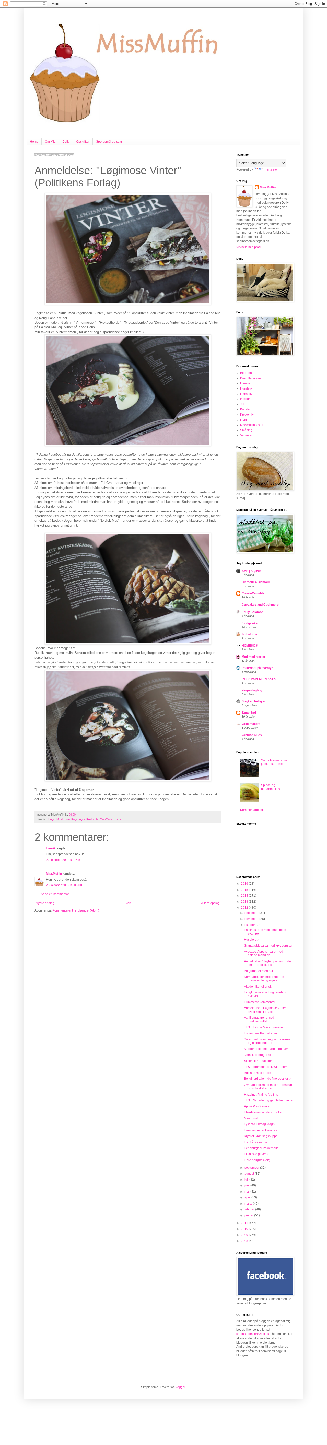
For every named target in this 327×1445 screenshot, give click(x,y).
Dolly (65, 141)
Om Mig (50, 141)
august (249, 1173)
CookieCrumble (253, 593)
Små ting (246, 430)
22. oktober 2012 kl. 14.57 (64, 860)
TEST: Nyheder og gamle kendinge (268, 1100)
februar (249, 1209)
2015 (245, 890)
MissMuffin (54, 874)
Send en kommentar (55, 894)
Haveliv (245, 383)
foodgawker (250, 623)
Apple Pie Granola (257, 1106)
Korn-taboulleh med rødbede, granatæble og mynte (264, 978)
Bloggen (246, 373)
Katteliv (245, 409)
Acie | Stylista (252, 571)
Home (34, 141)
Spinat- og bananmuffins (270, 787)
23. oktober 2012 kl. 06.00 (64, 885)
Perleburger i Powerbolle (261, 1148)
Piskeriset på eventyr (257, 668)
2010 (245, 1229)
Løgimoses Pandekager (260, 1033)
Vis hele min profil (248, 247)
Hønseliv (246, 394)
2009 (245, 1235)
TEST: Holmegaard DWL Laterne (266, 1067)
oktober (250, 925)
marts (248, 1203)
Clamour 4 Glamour (256, 582)
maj (247, 1191)
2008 (245, 1241)
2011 (245, 1223)
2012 (245, 907)
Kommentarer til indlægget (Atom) (75, 910)
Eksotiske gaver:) (256, 1154)
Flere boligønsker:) (257, 1160)
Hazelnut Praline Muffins (261, 1094)
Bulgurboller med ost (258, 971)
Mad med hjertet (253, 657)
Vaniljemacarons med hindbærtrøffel (259, 1019)
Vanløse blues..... (254, 735)
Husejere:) (251, 939)
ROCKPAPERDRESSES (259, 679)
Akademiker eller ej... (258, 986)
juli (246, 1179)
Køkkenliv (92, 819)
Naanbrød (251, 1118)
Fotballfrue (249, 634)
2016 (245, 883)
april (247, 1197)
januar (249, 1215)
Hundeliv (246, 388)
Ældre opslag (210, 903)
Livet (243, 420)
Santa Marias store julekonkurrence (274, 762)
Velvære (246, 435)
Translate (270, 169)
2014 (245, 895)
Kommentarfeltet (251, 810)
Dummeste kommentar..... (261, 1002)
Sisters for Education (258, 1061)
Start (128, 903)
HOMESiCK (250, 645)
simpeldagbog (252, 690)
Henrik (51, 848)
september (252, 1167)
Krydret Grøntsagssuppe (261, 1136)
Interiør (245, 399)
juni (247, 1185)
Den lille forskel (251, 378)
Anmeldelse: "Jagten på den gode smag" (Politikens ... (267, 963)
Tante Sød (249, 712)
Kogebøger (78, 819)
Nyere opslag (45, 903)
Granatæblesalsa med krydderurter (268, 946)
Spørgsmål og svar (109, 141)
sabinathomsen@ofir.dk (252, 1334)
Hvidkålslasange (255, 1142)
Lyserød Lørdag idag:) (259, 1124)
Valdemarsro (251, 724)
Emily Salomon (252, 612)
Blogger (179, 1387)
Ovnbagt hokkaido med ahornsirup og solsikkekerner (268, 1086)
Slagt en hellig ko (254, 701)
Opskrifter (82, 141)
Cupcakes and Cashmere (260, 604)
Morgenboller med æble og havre (267, 1049)
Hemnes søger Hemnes (260, 1130)
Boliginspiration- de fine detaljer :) (267, 1078)
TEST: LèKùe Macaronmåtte (263, 1027)
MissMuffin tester (110, 819)
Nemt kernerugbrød (257, 1055)
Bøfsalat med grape (257, 1073)
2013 (245, 901)
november (251, 919)
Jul (242, 404)
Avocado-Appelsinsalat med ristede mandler (263, 953)
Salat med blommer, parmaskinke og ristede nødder (267, 1041)
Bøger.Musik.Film (59, 819)
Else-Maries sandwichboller (263, 1112)
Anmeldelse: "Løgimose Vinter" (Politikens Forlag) (265, 1009)
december (251, 913)
